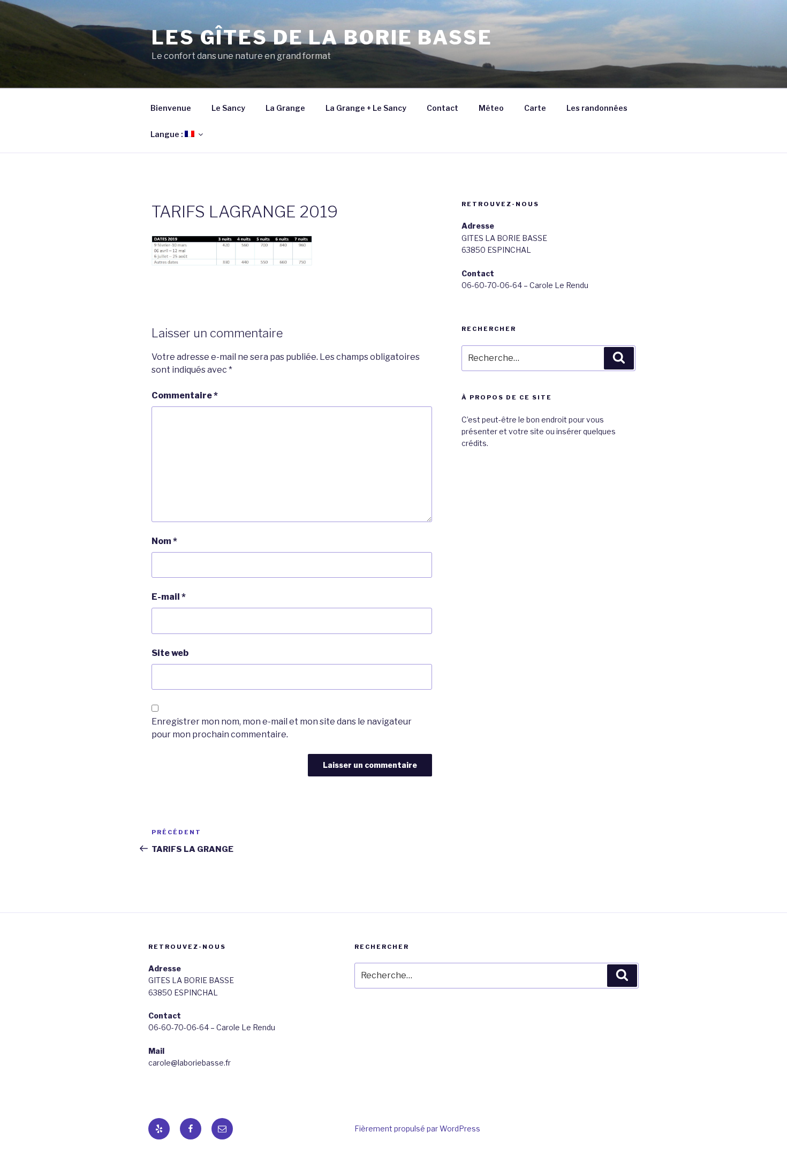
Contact (442, 107)
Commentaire (185, 395)
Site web (170, 653)
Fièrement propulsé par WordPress (417, 1128)
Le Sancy (228, 107)
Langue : (167, 134)
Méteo (491, 107)
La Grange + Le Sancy (366, 107)
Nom (164, 541)
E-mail (169, 597)
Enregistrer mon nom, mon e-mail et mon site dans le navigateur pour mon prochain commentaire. (282, 727)
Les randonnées (596, 107)
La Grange (285, 107)
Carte (535, 107)
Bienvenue (170, 107)
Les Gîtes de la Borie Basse (322, 37)
